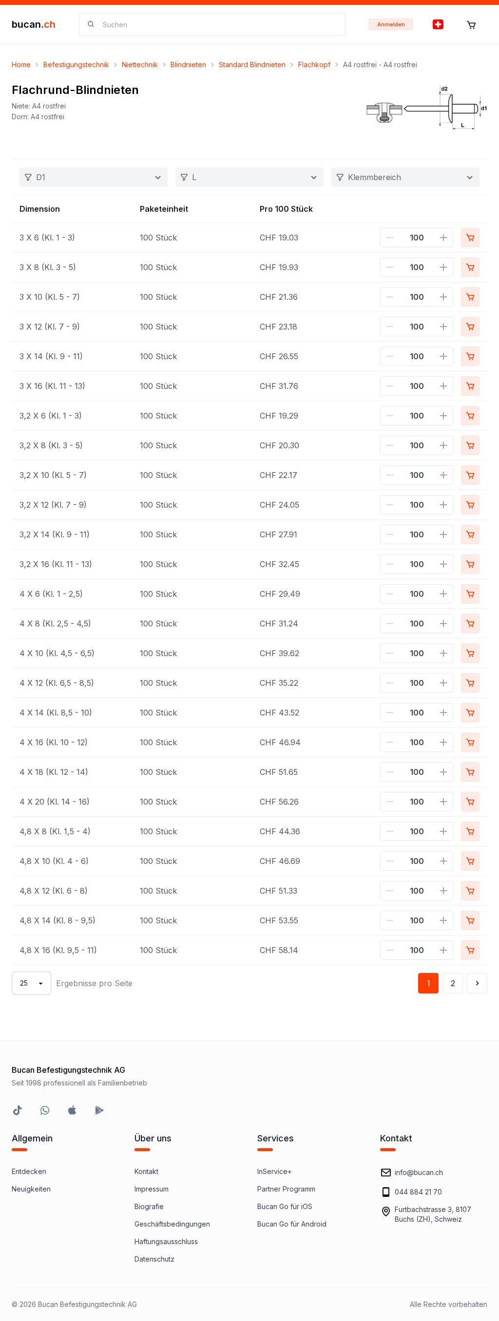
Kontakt (146, 1171)
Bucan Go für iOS (284, 1206)
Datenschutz (154, 1259)
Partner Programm (286, 1189)
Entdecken (29, 1171)
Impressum (151, 1189)
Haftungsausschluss (166, 1241)
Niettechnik (140, 64)
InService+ (274, 1171)
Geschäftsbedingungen (172, 1224)
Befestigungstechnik (76, 64)
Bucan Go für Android (291, 1224)
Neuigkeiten (31, 1189)
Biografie (149, 1206)
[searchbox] (218, 25)
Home (21, 64)
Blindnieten (188, 64)
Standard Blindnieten (252, 64)
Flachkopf (314, 64)
